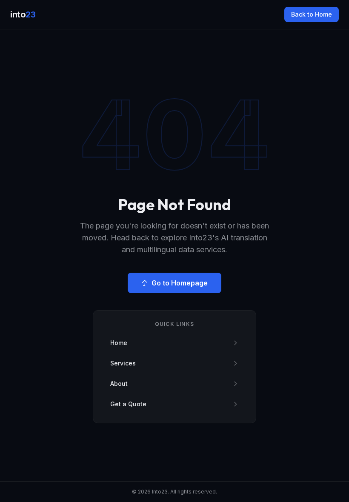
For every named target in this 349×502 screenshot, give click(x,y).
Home (118, 342)
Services (123, 363)
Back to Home (311, 14)
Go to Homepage (180, 283)
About (119, 383)
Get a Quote (128, 404)
